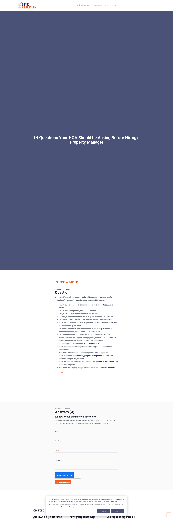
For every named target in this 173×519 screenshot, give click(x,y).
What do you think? (62, 289)
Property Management (67, 282)
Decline (117, 511)
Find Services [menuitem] (110, 5)
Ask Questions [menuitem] (83, 5)
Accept (104, 511)
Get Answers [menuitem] (97, 5)
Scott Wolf (59, 372)
